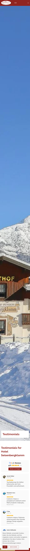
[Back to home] (6, 3)
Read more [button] (10, 504)
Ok (5, 547)
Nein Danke (13, 547)
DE (15, 3)
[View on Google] (4, 476)
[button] (28, 3)
